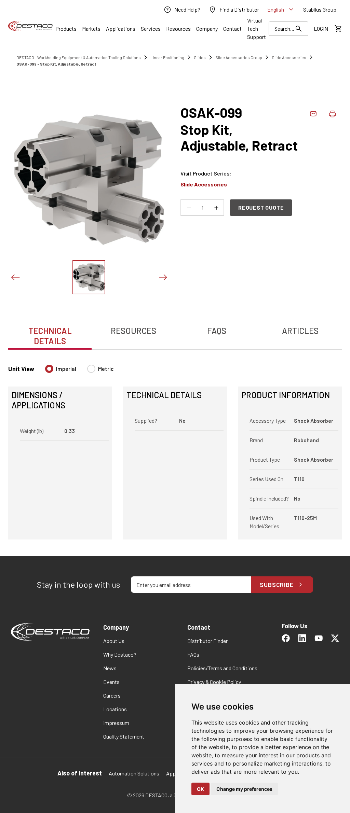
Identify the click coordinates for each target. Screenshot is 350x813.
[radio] (49, 369)
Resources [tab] (133, 331)
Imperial (66, 368)
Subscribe (277, 584)
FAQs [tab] (216, 331)
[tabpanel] (175, 447)
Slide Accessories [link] (289, 57)
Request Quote (261, 207)
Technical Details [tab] (50, 336)
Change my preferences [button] (244, 789)
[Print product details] (332, 114)
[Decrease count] (188, 207)
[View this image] (88, 277)
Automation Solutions (134, 773)
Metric (106, 368)
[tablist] (175, 332)
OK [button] (200, 789)
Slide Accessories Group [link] (238, 57)
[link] (181, 9)
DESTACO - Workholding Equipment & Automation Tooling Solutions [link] (78, 57)
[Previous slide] (15, 277)
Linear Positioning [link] (167, 57)
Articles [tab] (300, 331)
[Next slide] (163, 277)
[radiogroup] (79, 371)
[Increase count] (216, 207)
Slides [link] (200, 57)
